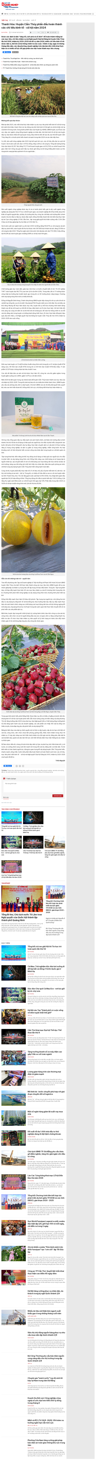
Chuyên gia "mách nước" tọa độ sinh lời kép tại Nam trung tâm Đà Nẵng (45, 1379)
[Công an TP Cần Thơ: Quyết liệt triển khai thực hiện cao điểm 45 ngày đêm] (13, 1277)
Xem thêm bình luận (6, 802)
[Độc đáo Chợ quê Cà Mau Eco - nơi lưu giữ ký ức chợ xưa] (11, 842)
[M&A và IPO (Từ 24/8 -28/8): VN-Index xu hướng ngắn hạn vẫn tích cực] (13, 1426)
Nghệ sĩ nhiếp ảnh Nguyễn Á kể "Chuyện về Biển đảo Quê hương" (55, 920)
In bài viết (16, 52)
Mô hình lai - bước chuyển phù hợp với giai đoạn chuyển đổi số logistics (46, 1093)
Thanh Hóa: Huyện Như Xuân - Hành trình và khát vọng (19, 61)
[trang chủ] (2, 14)
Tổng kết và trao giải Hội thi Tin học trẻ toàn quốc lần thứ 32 (11, 828)
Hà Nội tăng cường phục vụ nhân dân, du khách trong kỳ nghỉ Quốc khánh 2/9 (45, 1292)
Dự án (29, 1383)
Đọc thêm (5, 943)
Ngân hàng (31, 1116)
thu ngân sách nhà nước (25, 772)
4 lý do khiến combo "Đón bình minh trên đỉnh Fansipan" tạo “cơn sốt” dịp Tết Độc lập (46, 1249)
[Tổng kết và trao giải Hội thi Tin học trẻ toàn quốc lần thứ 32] (11, 817)
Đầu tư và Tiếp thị (32, 1425)
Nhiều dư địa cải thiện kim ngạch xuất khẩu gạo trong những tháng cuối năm (44, 1312)
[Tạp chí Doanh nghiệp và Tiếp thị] (10, 5)
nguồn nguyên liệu (31, 770)
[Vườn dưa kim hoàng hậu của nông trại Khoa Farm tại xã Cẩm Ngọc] (33, 529)
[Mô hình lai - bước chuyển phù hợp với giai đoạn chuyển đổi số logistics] (13, 1098)
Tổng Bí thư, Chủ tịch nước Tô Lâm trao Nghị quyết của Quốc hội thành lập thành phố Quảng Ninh (21, 917)
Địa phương (26, 20)
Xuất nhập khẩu (32, 1316)
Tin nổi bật (5, 883)
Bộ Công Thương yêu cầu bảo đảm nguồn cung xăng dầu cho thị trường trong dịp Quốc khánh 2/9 (46, 1358)
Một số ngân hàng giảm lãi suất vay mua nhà (45, 1112)
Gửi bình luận (58, 796)
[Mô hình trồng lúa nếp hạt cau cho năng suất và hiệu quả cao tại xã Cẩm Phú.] (33, 94)
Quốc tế (33, 20)
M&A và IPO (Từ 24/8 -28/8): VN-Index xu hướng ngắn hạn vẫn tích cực (46, 1421)
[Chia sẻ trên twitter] (17, 766)
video (71, 14)
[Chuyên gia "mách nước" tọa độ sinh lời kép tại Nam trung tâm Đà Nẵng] (13, 1384)
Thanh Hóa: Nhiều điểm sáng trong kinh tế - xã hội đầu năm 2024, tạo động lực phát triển (30, 65)
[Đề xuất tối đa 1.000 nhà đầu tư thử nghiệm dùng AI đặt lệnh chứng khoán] (13, 1138)
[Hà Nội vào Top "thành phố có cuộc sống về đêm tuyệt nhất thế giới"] (13, 1016)
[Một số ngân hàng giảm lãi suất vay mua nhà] (13, 1118)
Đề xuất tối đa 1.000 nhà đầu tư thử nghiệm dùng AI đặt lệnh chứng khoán (44, 1132)
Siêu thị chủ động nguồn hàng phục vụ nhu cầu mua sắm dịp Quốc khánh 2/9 (46, 1333)
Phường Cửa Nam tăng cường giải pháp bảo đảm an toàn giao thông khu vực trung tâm (46, 1442)
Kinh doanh (31, 1057)
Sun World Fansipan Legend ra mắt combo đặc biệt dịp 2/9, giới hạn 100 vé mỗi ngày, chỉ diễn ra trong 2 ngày (46, 1223)
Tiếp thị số (12, 20)
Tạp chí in (76, 14)
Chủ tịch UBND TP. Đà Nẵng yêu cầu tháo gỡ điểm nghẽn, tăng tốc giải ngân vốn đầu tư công (55, 854)
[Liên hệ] (23, 766)
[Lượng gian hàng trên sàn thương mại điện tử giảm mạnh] (13, 1078)
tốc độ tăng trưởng (47, 772)
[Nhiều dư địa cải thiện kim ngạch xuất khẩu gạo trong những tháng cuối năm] (13, 1317)
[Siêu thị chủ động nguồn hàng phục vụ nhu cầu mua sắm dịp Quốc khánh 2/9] (13, 1339)
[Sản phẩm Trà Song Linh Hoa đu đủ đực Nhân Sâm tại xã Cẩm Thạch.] (33, 412)
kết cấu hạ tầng (37, 772)
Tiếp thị (6, 14)
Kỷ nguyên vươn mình (86, 14)
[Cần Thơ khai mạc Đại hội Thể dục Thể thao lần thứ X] (33, 842)
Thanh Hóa (10, 770)
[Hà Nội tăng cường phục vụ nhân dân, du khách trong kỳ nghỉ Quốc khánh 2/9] (13, 1297)
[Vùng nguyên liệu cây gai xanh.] (33, 179)
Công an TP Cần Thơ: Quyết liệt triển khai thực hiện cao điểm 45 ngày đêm (46, 1272)
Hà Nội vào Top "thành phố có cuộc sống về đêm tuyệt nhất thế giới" (45, 1011)
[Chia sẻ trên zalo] (20, 766)
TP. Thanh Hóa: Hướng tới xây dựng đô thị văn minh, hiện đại (21, 68)
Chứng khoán (31, 1136)
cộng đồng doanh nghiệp (44, 770)
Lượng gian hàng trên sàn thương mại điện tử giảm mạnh (44, 1073)
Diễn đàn (18, 20)
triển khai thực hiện (19, 770)
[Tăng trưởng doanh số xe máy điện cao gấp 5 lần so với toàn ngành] (13, 1058)
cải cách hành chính (11, 772)
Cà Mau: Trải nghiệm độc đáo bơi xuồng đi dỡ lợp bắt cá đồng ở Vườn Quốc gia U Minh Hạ (33, 829)
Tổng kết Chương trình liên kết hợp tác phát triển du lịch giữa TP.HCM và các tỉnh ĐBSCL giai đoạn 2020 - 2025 (46, 1198)
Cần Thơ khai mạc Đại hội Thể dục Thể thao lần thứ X (32, 852)
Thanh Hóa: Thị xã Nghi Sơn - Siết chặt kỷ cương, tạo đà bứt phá (23, 58)
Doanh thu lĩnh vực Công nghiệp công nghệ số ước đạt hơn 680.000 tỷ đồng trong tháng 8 (44, 1400)
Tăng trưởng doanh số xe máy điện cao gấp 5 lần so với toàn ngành (45, 1053)
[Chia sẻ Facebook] (7, 52)
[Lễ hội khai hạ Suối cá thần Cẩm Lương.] (33, 340)
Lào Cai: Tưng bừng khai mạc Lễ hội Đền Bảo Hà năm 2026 (11, 876)
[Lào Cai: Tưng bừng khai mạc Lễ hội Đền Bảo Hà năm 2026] (11, 866)
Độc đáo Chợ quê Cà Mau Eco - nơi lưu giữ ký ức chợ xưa (10, 853)
